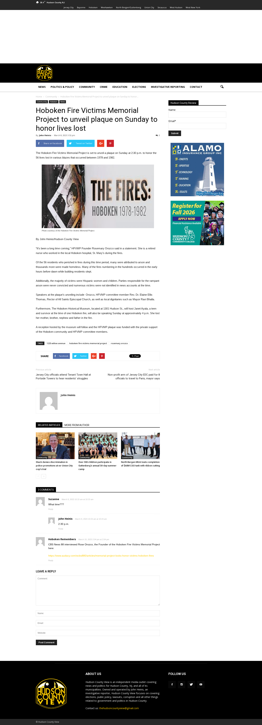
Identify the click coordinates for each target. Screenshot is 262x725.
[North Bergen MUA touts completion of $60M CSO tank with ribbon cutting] (140, 445)
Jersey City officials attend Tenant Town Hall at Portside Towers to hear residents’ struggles (63, 376)
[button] (222, 87)
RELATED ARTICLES (49, 425)
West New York (193, 7)
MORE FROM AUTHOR (77, 425)
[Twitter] (191, 684)
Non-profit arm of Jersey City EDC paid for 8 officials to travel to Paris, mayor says (134, 376)
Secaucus (162, 7)
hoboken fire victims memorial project (88, 343)
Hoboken (93, 7)
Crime (103, 87)
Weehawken (107, 7)
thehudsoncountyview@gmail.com (119, 708)
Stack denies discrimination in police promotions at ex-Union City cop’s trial (54, 466)
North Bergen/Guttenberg (128, 7)
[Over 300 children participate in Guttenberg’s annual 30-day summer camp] (97, 445)
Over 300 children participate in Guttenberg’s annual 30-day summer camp (97, 466)
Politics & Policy (62, 87)
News (42, 87)
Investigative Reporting (168, 87)
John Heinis (45, 135)
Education (119, 87)
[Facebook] (172, 684)
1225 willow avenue (56, 343)
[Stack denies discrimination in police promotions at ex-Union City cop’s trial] (55, 445)
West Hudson (176, 7)
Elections (139, 87)
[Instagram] (181, 684)
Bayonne (81, 7)
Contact (196, 87)
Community (87, 87)
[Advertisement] (131, 37)
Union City (149, 7)
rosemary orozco (119, 343)
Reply (50, 509)
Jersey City (69, 7)
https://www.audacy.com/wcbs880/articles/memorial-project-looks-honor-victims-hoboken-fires (101, 555)
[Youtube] (200, 684)
